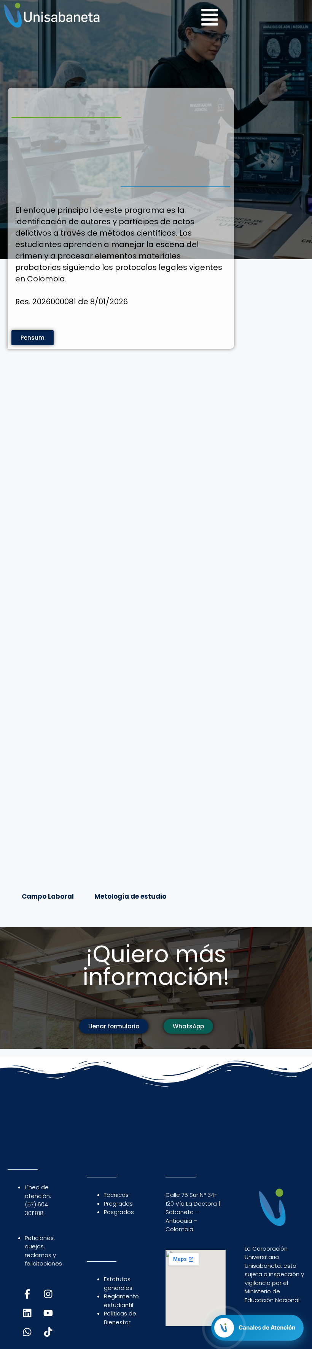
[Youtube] (47, 1312)
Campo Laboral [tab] (48, 896)
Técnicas (116, 1195)
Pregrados (118, 1204)
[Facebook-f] (27, 1293)
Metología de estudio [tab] (130, 896)
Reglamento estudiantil (121, 1300)
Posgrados (119, 1212)
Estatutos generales (118, 1283)
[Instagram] (47, 1293)
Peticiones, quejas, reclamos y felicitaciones (43, 1251)
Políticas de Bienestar (120, 1317)
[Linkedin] (27, 1312)
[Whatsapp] (27, 1331)
